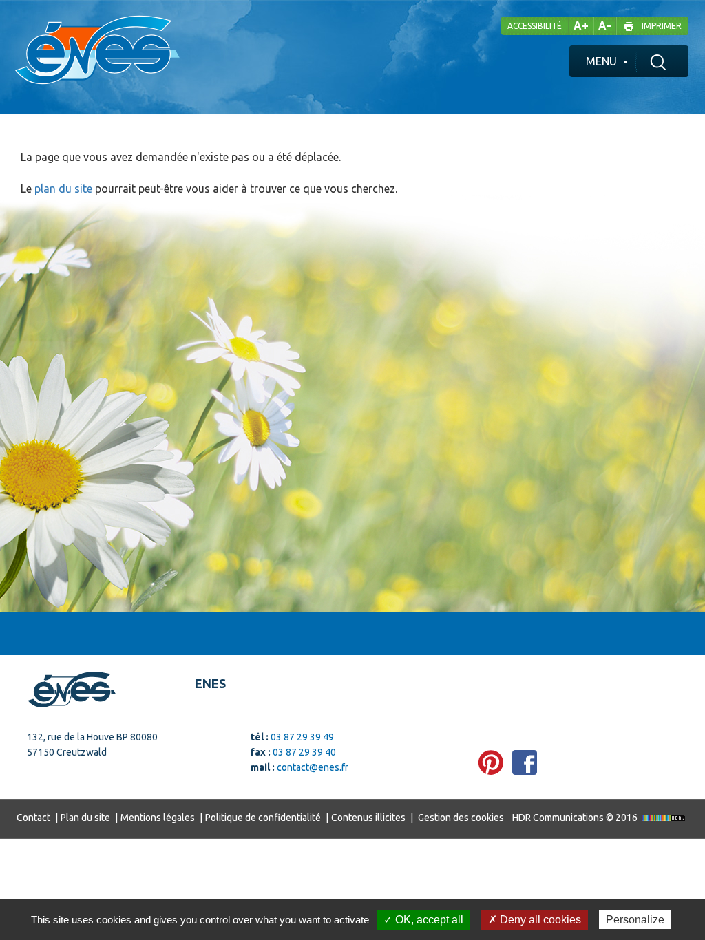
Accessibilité (534, 25)
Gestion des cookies (461, 817)
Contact (33, 817)
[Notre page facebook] (524, 762)
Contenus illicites (368, 817)
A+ (581, 25)
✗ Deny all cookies (534, 920)
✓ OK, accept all (423, 920)
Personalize (635, 920)
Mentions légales (157, 817)
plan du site (63, 188)
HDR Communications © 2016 (576, 817)
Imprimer (662, 25)
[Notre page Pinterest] (490, 762)
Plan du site (85, 817)
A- (604, 25)
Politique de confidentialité (263, 817)
